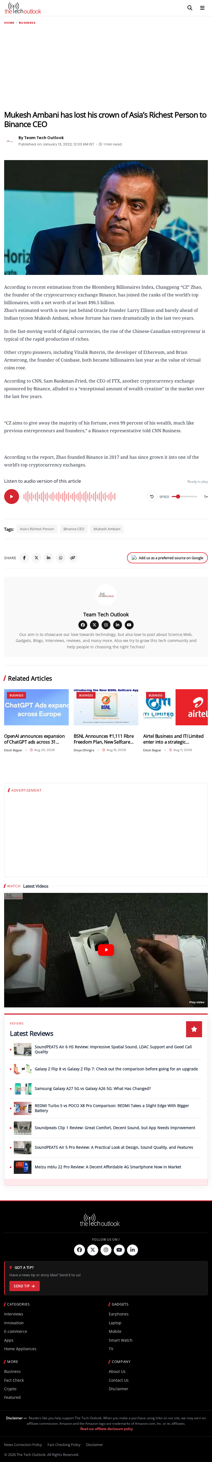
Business (27, 23)
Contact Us (119, 1380)
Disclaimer (118, 1388)
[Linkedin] (132, 1250)
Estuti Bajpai (13, 750)
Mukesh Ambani (107, 528)
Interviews (13, 1314)
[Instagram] (106, 624)
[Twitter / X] (36, 558)
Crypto (10, 1388)
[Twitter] (92, 1250)
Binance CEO (73, 528)
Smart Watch (120, 1340)
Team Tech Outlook (106, 614)
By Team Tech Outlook (41, 137)
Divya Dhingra (84, 750)
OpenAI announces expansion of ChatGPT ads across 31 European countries (34, 739)
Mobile (115, 1331)
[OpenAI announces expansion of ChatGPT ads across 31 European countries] (36, 707)
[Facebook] (24, 558)
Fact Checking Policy (64, 1444)
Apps (9, 1340)
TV (111, 1348)
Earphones (119, 1314)
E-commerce (15, 1331)
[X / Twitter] (94, 624)
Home (9, 23)
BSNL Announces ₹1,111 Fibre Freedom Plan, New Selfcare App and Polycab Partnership (104, 739)
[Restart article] (152, 496)
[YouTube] (129, 624)
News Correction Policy (23, 1444)
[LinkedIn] (49, 558)
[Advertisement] (106, 67)
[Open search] (189, 8)
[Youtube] (119, 1250)
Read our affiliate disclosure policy (106, 1428)
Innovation (14, 1322)
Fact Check (14, 1380)
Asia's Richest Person (37, 528)
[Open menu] (202, 8)
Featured (12, 1397)
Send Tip (22, 1286)
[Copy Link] (73, 558)
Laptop (115, 1322)
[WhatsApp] (61, 558)
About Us (117, 1371)
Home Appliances (20, 1348)
